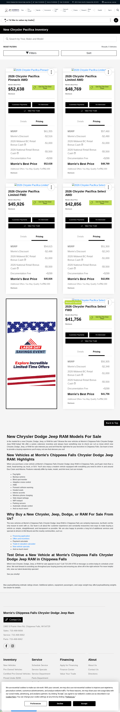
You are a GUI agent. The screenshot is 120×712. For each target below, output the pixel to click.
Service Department (41, 674)
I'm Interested (43, 104)
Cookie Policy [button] (11, 697)
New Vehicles (9, 665)
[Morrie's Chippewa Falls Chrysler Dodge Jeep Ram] (11, 10)
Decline (60, 704)
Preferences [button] (70, 697)
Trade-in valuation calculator (24, 544)
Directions (92, 674)
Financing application (21, 536)
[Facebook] (6, 646)
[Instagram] (12, 646)
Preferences (35, 704)
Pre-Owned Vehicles (12, 669)
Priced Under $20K (12, 678)
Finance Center (67, 669)
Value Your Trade (34, 111)
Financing (67, 659)
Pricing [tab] (39, 121)
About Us (92, 665)
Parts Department (40, 678)
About (92, 659)
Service (37, 659)
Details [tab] (23, 121)
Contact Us (15, 619)
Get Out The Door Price (45, 87)
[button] (51, 72)
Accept (84, 704)
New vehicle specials (21, 547)
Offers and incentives (21, 539)
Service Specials (39, 669)
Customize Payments (19, 104)
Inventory (10, 659)
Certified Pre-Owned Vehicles (16, 674)
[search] (118, 10)
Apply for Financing (69, 665)
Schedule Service (40, 665)
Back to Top (112, 423)
